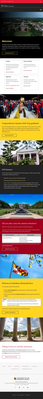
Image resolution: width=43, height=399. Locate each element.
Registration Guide (15, 85)
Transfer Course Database (11, 356)
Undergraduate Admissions (27, 368)
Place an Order (27, 85)
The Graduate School (15, 368)
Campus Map (16, 366)
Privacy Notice (27, 394)
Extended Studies (26, 366)
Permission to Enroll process (14, 353)
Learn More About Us (10, 53)
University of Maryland (7, 1)
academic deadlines (12, 178)
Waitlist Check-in (7, 183)
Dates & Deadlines (10, 72)
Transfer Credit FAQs (10, 249)
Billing (10, 366)
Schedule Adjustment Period (19, 180)
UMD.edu (14, 394)
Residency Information (10, 312)
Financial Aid (34, 366)
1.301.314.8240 (17, 384)
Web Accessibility (20, 394)
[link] (12, 67)
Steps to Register (10, 88)
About (4, 366)
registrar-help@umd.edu (7, 245)
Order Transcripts (9, 135)
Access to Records (28, 70)
